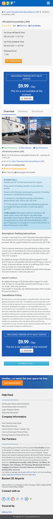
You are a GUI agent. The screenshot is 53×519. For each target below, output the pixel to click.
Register (10, 410)
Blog (8, 426)
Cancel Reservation (9, 407)
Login (4, 410)
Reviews (23, 26)
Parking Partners (22, 435)
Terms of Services (9, 432)
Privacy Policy (22, 432)
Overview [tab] (9, 111)
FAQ (3, 426)
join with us (27, 472)
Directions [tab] (37, 111)
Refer (17, 410)
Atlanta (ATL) (7, 485)
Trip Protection (7, 429)
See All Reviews (41, 148)
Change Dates (14, 61)
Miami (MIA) (19, 487)
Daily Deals (17, 423)
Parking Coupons (8, 435)
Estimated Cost (25, 364)
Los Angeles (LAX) (20, 485)
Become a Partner (14, 475)
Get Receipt (6, 404)
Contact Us (22, 407)
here (34, 475)
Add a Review (26, 148)
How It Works (7, 423)
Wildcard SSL (7, 512)
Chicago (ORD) (34, 485)
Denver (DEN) (8, 487)
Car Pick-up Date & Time (14, 42)
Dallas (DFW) (46, 485)
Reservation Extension (20, 404)
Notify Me (28, 98)
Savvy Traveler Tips (22, 429)
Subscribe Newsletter (10, 413)
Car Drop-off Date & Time (14, 33)
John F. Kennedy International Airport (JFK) (22, 12)
